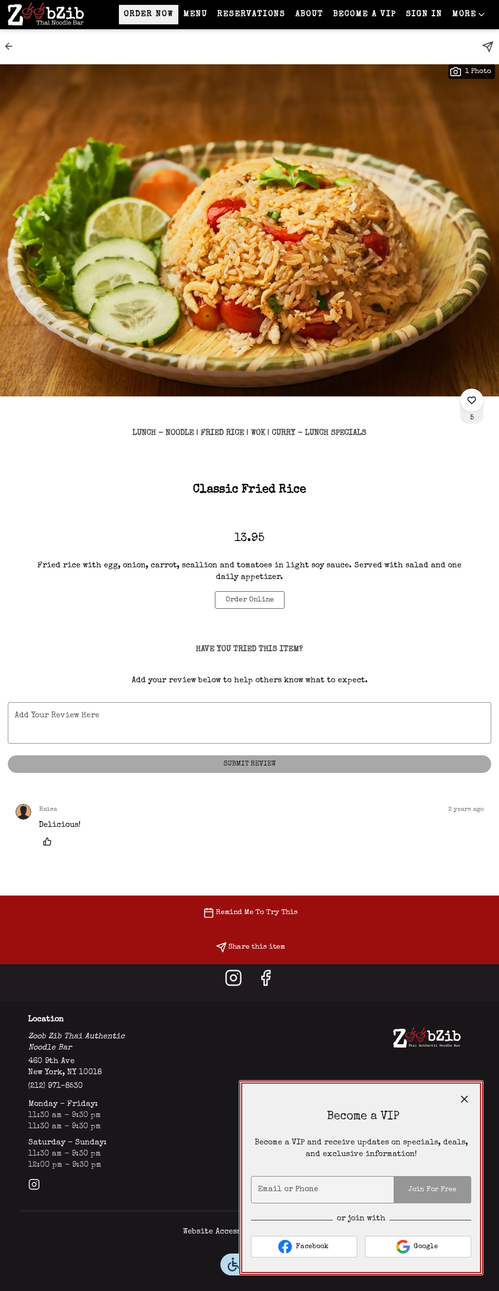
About (309, 15)
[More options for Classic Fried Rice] (471, 400)
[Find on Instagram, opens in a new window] (233, 982)
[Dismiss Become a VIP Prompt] (464, 1099)
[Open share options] (488, 46)
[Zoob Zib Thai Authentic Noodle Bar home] (52, 14)
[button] (469, 14)
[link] (250, 600)
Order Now (148, 15)
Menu (195, 15)
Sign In (424, 15)
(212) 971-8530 (55, 1086)
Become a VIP (364, 15)
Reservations (251, 15)
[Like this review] (49, 841)
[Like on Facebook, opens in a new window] (265, 982)
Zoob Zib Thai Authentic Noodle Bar (426, 1038)
